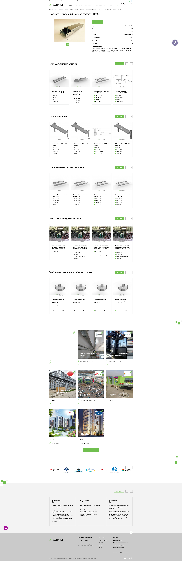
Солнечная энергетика (118, 547)
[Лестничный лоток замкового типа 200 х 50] (101, 190)
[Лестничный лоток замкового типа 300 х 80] (80, 190)
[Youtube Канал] (125, 558)
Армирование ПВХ (117, 540)
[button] (131, 63)
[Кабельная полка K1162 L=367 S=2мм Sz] (80, 139)
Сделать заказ (98, 22)
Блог (105, 5)
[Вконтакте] (129, 558)
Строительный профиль (119, 545)
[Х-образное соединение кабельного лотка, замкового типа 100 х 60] (80, 296)
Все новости (119, 491)
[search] (118, 5)
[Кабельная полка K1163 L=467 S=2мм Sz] (59, 139)
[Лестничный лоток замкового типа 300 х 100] (59, 190)
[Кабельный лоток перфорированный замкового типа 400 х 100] (80, 88)
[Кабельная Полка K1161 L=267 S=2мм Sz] (123, 139)
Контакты (111, 5)
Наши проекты (88, 5)
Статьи (96, 5)
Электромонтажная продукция (120, 542)
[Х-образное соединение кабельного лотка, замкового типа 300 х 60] (59, 296)
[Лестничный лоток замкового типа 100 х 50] (123, 190)
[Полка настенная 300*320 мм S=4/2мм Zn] (101, 139)
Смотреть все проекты (91, 450)
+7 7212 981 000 (83, 541)
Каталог (70, 5)
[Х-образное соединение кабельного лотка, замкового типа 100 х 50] (101, 296)
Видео (101, 5)
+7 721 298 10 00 (127, 4)
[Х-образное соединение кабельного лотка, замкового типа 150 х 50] (123, 296)
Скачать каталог (111, 22)
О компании (79, 5)
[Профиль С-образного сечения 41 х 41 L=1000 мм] (123, 87)
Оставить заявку (129, 5)
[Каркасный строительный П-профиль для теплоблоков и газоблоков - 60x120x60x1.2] (59, 242)
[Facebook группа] (127, 558)
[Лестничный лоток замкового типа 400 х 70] (101, 87)
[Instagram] (131, 558)
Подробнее (120, 64)
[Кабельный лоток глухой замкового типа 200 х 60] (59, 87)
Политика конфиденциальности (121, 552)
